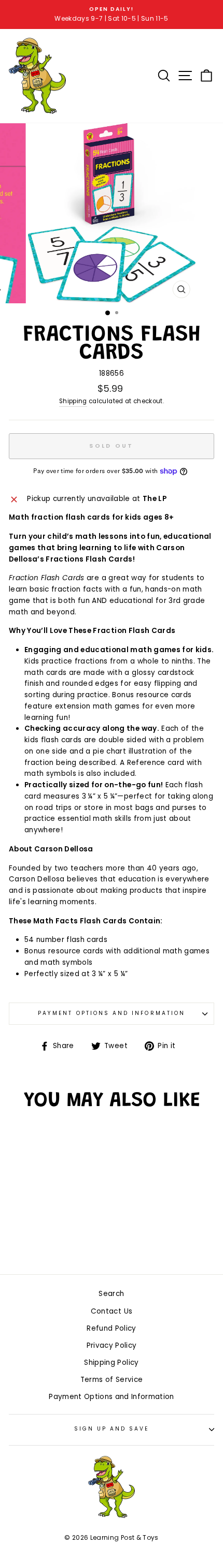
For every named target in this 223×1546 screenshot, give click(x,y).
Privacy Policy (112, 1345)
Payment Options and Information (111, 1013)
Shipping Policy (111, 1362)
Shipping (73, 401)
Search (111, 1294)
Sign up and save (111, 1429)
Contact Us (111, 1311)
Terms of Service (111, 1380)
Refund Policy (111, 1328)
